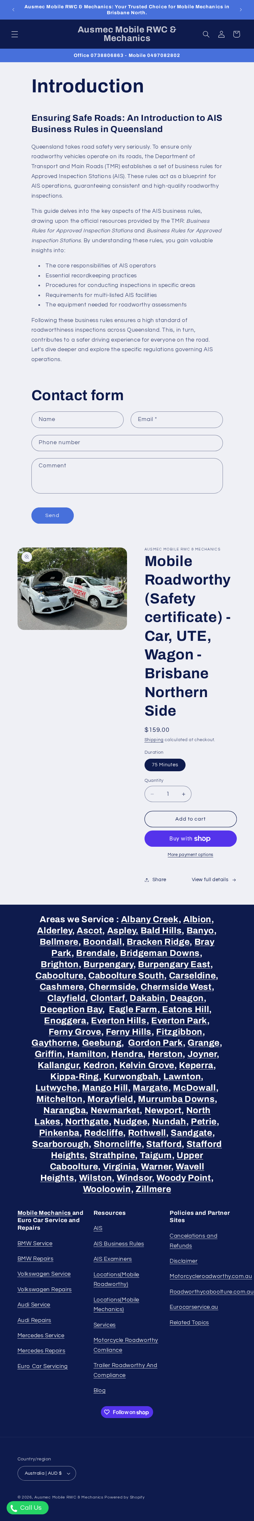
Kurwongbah (131, 1076)
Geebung (102, 1043)
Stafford (164, 1144)
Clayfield (66, 998)
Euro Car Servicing (43, 1366)
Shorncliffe (118, 1144)
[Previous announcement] (13, 9)
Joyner (202, 1054)
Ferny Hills (128, 1032)
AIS (98, 1228)
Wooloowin (107, 1189)
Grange (204, 1043)
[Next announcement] (240, 9)
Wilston (95, 1178)
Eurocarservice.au (194, 1307)
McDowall (194, 1088)
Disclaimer (183, 1261)
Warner (156, 1166)
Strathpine (112, 1155)
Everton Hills (119, 1020)
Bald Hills (161, 930)
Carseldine (192, 975)
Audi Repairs (35, 1320)
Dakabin (147, 998)
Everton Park (179, 1020)
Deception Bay (71, 1009)
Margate (150, 1088)
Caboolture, (60, 975)
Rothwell (147, 1133)
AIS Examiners (113, 1259)
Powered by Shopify (125, 1497)
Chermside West (176, 987)
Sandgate (191, 1133)
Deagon (187, 998)
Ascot (89, 930)
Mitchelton (59, 1099)
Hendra (127, 1054)
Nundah (169, 1121)
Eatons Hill (184, 1009)
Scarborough (60, 1144)
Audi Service (34, 1305)
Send (52, 515)
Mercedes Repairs (41, 1351)
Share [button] (159, 879)
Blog (100, 1391)
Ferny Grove (75, 1032)
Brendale (95, 953)
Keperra (196, 1065)
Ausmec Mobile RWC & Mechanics (68, 1497)
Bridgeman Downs (160, 953)
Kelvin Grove (146, 1065)
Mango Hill (105, 1088)
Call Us (30, 1507)
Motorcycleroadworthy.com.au (211, 1276)
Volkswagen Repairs (45, 1290)
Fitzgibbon (179, 1032)
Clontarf (107, 998)
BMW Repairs (36, 1259)
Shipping (154, 740)
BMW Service (35, 1244)
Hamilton (85, 1054)
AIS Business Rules (119, 1244)
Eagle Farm (133, 1009)
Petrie (204, 1121)
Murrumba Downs (176, 1099)
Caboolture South (126, 975)
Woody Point (183, 1178)
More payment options (190, 855)
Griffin (49, 1054)
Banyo (200, 930)
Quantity (154, 780)
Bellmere (59, 942)
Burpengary (108, 964)
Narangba (64, 1110)
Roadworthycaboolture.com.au (212, 1292)
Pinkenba (59, 1133)
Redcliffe (103, 1133)
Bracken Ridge (158, 942)
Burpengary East (174, 964)
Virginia (119, 1166)
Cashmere (62, 987)
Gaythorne (54, 1043)
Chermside (112, 987)
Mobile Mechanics (45, 1213)
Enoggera (65, 1020)
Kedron (99, 1065)
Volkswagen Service (44, 1274)
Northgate (87, 1121)
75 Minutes (165, 764)
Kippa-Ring (74, 1076)
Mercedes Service (41, 1336)
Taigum (156, 1155)
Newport (163, 1110)
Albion (197, 919)
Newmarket (115, 1110)
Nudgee (130, 1121)
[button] (14, 34)
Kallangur (58, 1065)
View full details (210, 879)
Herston (165, 1054)
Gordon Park (155, 1043)
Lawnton (182, 1076)
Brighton (59, 964)
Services (105, 1325)
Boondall (102, 942)
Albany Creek (150, 919)
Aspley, (123, 930)
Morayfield (110, 1099)
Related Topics (189, 1323)
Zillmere (153, 1189)
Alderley (54, 930)
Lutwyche (56, 1088)
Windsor (134, 1178)
